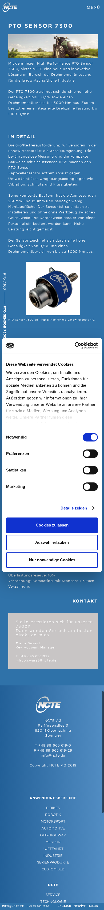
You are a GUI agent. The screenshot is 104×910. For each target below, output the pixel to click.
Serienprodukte (53, 862)
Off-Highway (53, 835)
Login (93, 905)
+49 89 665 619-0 (54, 745)
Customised (53, 869)
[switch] (90, 453)
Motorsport (53, 821)
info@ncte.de (53, 755)
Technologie (53, 902)
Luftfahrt (53, 849)
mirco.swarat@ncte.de (36, 660)
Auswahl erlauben (52, 542)
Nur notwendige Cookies (52, 560)
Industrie (52, 856)
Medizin (53, 842)
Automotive (53, 828)
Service (53, 895)
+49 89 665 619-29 (54, 750)
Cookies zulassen (52, 525)
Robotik (53, 815)
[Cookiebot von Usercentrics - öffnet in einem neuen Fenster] (75, 345)
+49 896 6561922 (34, 656)
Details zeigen (74, 508)
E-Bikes (53, 808)
